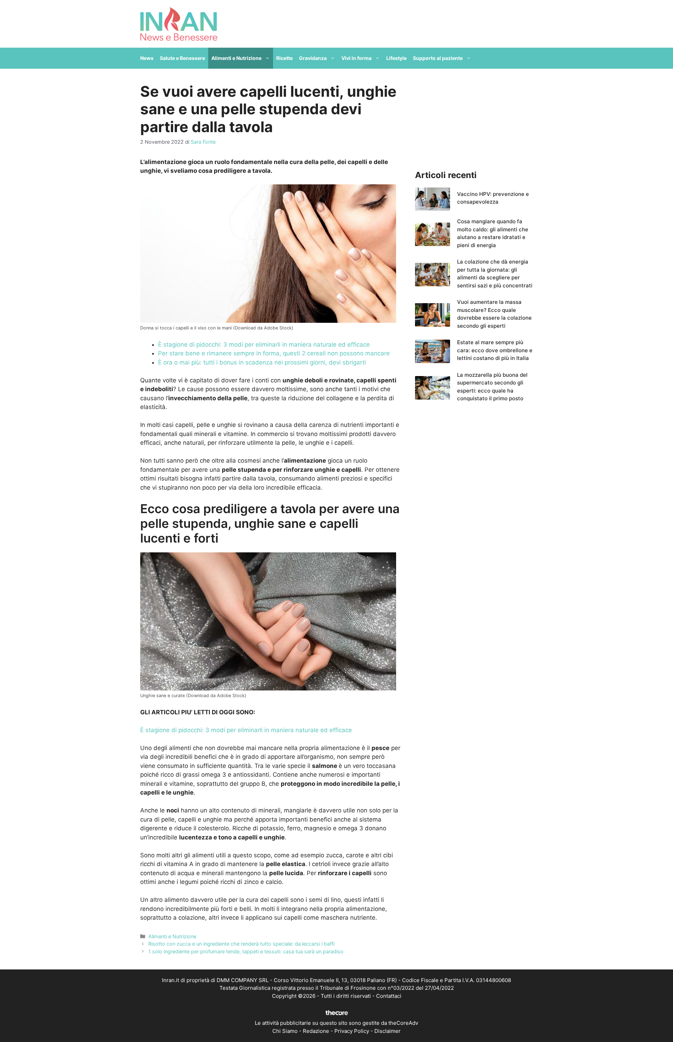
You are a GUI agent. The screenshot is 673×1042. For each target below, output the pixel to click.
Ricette (284, 58)
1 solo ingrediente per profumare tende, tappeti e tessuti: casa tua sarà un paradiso (246, 951)
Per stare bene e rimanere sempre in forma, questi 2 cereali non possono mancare (274, 353)
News (147, 58)
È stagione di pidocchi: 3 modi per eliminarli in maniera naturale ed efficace (264, 344)
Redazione (316, 1031)
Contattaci (388, 996)
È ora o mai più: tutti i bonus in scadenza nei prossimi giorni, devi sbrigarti (262, 362)
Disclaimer (387, 1031)
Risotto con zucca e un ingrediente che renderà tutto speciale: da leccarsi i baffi (241, 944)
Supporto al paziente (438, 58)
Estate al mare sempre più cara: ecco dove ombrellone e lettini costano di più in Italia (494, 350)
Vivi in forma (356, 58)
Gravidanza (313, 58)
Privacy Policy (351, 1031)
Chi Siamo (285, 1031)
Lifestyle (396, 58)
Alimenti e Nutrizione (236, 58)
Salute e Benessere (182, 58)
